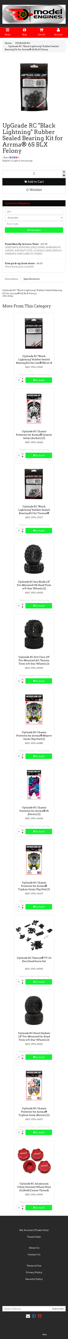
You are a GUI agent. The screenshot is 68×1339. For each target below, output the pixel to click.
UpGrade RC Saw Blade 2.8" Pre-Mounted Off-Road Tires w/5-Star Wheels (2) (34, 585)
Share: (6, 157)
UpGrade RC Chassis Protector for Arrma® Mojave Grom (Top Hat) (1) (34, 735)
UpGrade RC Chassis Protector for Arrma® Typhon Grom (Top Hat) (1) (34, 886)
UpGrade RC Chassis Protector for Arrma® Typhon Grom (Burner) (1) (34, 1112)
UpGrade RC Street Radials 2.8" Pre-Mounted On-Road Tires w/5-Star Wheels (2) (34, 1036)
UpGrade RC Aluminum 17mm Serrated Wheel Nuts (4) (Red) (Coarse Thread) (34, 1187)
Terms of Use (34, 1265)
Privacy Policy (34, 1272)
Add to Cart (35, 181)
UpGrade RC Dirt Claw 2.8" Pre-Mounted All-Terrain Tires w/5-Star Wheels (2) (34, 660)
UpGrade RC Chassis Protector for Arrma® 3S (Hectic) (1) (34, 811)
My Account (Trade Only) (34, 1230)
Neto (45, 1334)
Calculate (35, 230)
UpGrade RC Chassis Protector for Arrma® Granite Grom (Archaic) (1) (34, 435)
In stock (39, 380)
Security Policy (34, 1279)
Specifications (32, 279)
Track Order (34, 1237)
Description (11, 279)
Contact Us (34, 1254)
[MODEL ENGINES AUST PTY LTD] (34, 13)
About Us (34, 1248)
